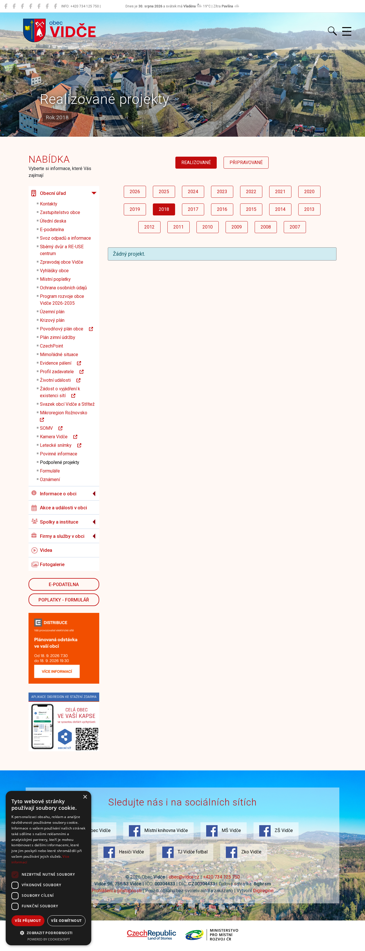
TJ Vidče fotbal (192, 852)
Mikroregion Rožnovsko (66, 412)
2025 (164, 191)
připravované (246, 162)
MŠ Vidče (230, 830)
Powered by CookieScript (48, 939)
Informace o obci (58, 493)
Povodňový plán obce (64, 329)
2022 (251, 191)
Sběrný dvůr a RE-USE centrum (62, 250)
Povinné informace (58, 454)
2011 (178, 227)
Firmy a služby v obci (62, 536)
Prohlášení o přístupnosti (116, 890)
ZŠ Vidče (283, 830)
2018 (164, 209)
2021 (280, 191)
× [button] (85, 797)
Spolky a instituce (59, 522)
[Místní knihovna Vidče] (14, 6)
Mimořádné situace (59, 354)
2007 (295, 227)
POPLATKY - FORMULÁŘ (63, 600)
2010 (207, 227)
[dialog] (48, 868)
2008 (266, 227)
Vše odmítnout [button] (66, 920)
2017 (193, 209)
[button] (48, 933)
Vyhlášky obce (54, 270)
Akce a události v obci (63, 507)
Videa (46, 550)
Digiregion (263, 890)
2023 (222, 191)
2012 (149, 227)
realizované (196, 162)
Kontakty (48, 204)
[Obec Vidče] (5, 6)
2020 (309, 191)
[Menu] (346, 31)
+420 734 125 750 (221, 877)
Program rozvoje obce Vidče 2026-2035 (62, 300)
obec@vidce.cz (184, 877)
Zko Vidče (250, 852)
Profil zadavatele (60, 371)
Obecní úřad (53, 193)
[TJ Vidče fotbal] (47, 6)
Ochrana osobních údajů (63, 287)
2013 (309, 209)
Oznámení (50, 479)
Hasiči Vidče (131, 852)
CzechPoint (51, 346)
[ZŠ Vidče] (30, 6)
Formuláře (50, 471)
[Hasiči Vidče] (38, 6)
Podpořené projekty (59, 462)
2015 (251, 209)
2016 (222, 209)
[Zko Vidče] (55, 6)
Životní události (58, 380)
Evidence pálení (58, 363)
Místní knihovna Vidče (165, 830)
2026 (135, 191)
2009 (237, 227)
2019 (135, 209)
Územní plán (52, 311)
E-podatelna (52, 229)
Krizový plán (52, 320)
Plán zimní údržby (57, 337)
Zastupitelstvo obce (60, 212)
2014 (280, 209)
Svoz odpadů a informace (65, 238)
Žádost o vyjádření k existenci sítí (60, 392)
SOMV (49, 428)
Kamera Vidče (56, 436)
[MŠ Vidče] (22, 6)
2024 (193, 191)
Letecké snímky (58, 445)
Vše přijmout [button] (28, 920)
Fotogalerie (52, 564)
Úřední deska (53, 221)
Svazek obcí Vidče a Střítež (67, 404)
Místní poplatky (55, 279)
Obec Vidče (98, 830)
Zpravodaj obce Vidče (61, 262)
